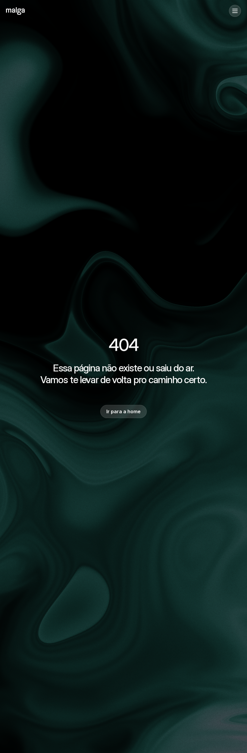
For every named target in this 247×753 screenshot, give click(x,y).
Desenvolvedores (24, 58)
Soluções (16, 39)
